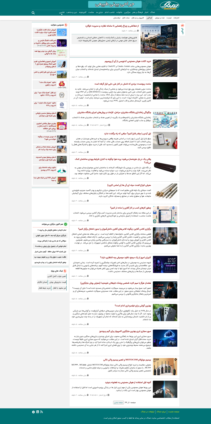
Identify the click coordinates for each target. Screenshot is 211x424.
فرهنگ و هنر (137, 12)
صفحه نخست (173, 411)
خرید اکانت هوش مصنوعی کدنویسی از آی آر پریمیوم (128, 61)
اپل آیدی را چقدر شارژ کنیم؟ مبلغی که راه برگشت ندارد (127, 133)
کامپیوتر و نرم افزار (138, 18)
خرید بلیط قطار (45, 288)
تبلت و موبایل (159, 18)
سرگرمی (127, 12)
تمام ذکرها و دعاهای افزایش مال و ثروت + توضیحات (52, 230)
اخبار (146, 12)
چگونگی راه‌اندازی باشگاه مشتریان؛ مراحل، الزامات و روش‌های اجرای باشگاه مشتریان (114, 112)
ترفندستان (116, 18)
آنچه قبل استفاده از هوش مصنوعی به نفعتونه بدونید (128, 382)
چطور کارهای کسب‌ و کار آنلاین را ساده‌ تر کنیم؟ (130, 208)
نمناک (152, 12)
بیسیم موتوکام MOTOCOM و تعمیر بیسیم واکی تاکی (127, 359)
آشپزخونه (82, 12)
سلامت (91, 12)
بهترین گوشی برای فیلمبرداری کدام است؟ (133, 305)
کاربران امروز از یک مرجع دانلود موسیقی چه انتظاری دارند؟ (125, 257)
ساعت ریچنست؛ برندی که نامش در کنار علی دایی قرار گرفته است (123, 84)
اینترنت (168, 18)
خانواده (119, 12)
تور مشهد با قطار (59, 288)
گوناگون (149, 18)
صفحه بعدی (118, 402)
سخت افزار (126, 18)
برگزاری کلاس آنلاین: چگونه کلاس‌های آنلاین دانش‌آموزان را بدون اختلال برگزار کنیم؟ (114, 229)
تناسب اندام (110, 12)
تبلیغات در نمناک (147, 411)
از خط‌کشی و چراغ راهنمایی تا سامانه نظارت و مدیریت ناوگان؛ (112, 26)
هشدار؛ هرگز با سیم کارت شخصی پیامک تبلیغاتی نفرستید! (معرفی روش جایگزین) (115, 283)
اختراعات (176, 18)
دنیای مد (99, 12)
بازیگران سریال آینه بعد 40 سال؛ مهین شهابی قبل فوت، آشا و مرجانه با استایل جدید (51, 235)
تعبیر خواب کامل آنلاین (56, 276)
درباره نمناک (161, 411)
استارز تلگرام (42, 282)
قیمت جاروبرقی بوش (57, 282)
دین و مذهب (71, 12)
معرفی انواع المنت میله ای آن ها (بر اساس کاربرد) (129, 185)
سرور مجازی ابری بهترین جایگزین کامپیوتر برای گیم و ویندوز (125, 331)
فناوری (61, 12)
